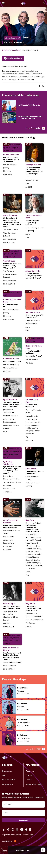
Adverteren (30, 771)
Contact (29, 780)
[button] (42, 849)
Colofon (29, 775)
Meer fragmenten (33, 128)
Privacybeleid (28, 835)
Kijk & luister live (8, 780)
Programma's (7, 784)
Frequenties (7, 771)
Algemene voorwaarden (11, 835)
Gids (4, 775)
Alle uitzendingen (33, 749)
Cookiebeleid (7, 841)
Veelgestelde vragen (34, 784)
